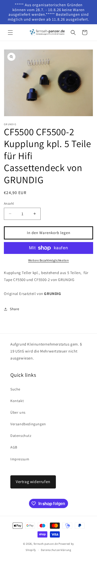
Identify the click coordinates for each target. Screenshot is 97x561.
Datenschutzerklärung (56, 550)
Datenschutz (21, 435)
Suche (15, 389)
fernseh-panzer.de (46, 544)
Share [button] (14, 309)
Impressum (19, 459)
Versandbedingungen (28, 424)
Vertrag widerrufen (33, 481)
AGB (13, 447)
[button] (10, 32)
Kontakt (17, 400)
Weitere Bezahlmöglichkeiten (48, 260)
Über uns (18, 412)
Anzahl (9, 203)
